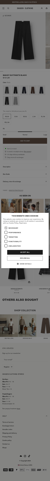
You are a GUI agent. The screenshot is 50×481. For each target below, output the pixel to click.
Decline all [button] (25, 258)
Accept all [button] (25, 252)
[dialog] (25, 240)
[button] (25, 263)
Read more (23, 223)
